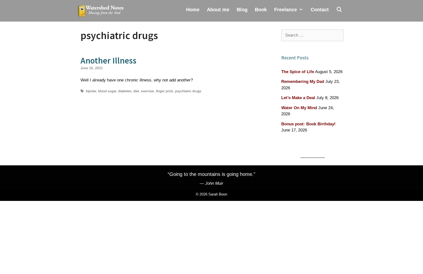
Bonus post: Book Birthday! (308, 124)
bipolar (91, 91)
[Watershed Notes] (102, 10)
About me (218, 9)
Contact (320, 9)
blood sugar (107, 91)
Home (193, 9)
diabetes (124, 91)
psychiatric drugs (188, 91)
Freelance (285, 9)
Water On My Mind (299, 107)
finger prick (164, 91)
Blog (242, 9)
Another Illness (108, 60)
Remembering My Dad (302, 81)
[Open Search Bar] (339, 9)
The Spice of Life (297, 71)
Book (261, 9)
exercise (147, 91)
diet (136, 91)
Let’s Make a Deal (298, 97)
